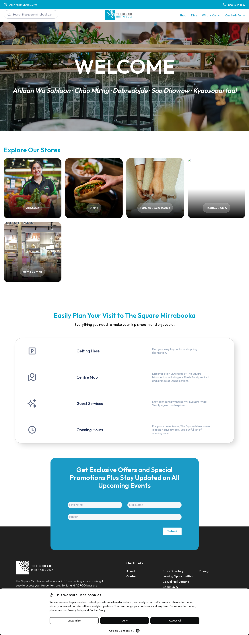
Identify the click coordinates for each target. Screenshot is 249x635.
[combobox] (31, 14)
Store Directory (173, 571)
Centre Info (233, 15)
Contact (132, 576)
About (130, 571)
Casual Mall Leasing (176, 581)
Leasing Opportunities (178, 576)
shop (183, 15)
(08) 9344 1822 (236, 4)
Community (170, 587)
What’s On (209, 15)
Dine (194, 15)
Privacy (204, 571)
